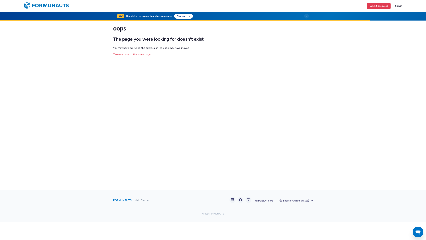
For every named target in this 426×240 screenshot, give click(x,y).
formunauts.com (264, 200)
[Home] (45, 8)
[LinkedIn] (232, 200)
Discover (182, 16)
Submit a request (379, 5)
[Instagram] (248, 200)
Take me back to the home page (132, 54)
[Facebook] (240, 200)
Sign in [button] (398, 5)
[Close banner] (306, 16)
